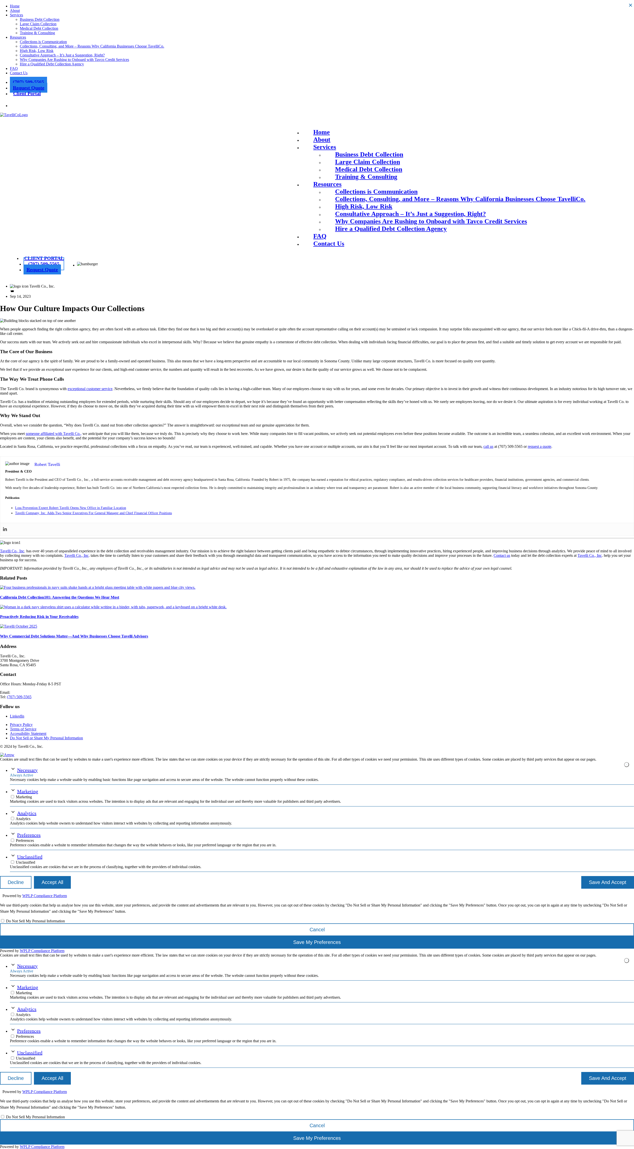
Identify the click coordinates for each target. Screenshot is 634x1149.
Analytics (26, 813)
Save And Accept (607, 882)
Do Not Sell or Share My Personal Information (46, 738)
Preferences (29, 835)
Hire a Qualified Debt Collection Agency (52, 64)
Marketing (27, 791)
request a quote (539, 446)
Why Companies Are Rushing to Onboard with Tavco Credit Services (74, 59)
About (15, 10)
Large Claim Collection (38, 24)
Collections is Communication (43, 42)
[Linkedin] (5, 529)
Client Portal (27, 93)
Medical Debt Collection (39, 28)
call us (488, 446)
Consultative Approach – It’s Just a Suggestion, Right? (62, 55)
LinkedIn (17, 716)
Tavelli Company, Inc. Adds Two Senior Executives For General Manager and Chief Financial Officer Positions (93, 513)
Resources (18, 37)
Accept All (52, 882)
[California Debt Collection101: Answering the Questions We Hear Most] (97, 587)
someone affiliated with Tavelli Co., (53, 433)
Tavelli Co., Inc (12, 551)
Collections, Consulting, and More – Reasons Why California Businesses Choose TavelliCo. (92, 46)
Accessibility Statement (28, 733)
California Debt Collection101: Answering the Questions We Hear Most (59, 597)
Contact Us (18, 73)
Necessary (27, 770)
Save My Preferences (317, 942)
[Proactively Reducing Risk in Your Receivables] (113, 607)
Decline (16, 882)
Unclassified (29, 856)
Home (15, 6)
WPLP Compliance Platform (44, 896)
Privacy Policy (21, 724)
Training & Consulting (37, 33)
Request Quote (28, 87)
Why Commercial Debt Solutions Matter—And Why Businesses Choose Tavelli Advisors (74, 636)
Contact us (502, 555)
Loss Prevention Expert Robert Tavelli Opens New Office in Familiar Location (70, 508)
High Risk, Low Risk (36, 51)
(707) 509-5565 (28, 82)
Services (16, 15)
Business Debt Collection (39, 19)
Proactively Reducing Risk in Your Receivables (39, 617)
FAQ (14, 68)
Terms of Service (23, 729)
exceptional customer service (90, 389)
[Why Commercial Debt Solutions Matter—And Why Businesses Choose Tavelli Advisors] (18, 626)
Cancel (317, 929)
